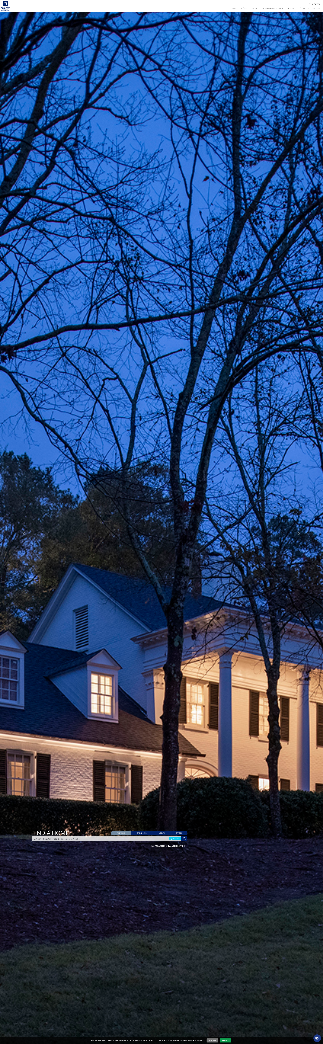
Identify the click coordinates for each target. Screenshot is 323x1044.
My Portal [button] (317, 8)
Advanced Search (175, 846)
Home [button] (233, 8)
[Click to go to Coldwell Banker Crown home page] (5, 5)
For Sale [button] (243, 8)
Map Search (157, 846)
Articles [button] (291, 8)
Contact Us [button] (304, 8)
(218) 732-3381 (315, 4)
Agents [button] (255, 8)
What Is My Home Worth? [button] (273, 8)
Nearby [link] (176, 839)
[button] (121, 833)
